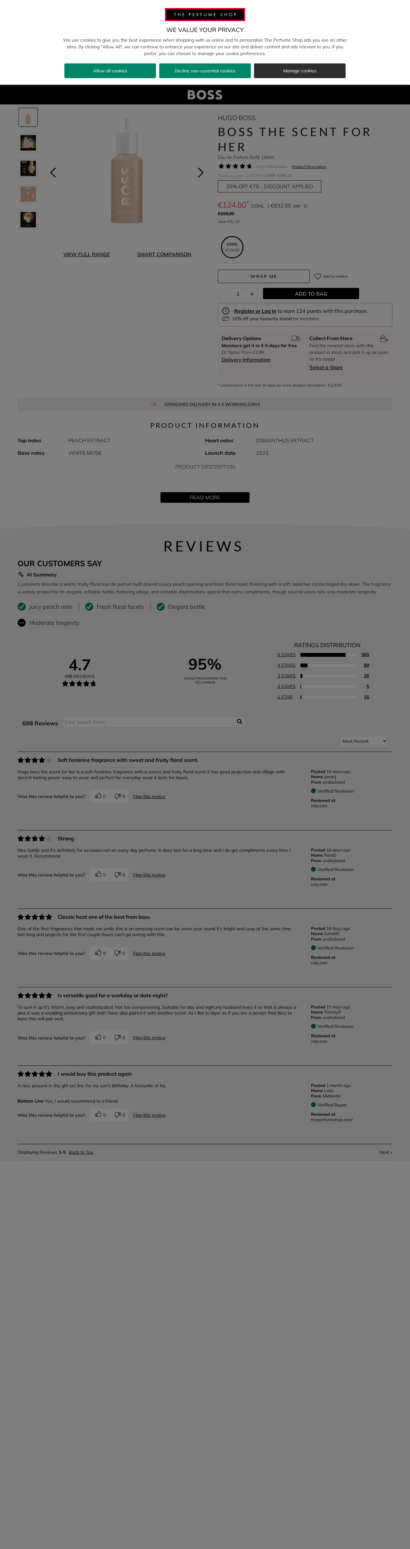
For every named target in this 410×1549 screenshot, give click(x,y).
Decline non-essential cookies (205, 71)
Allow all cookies (110, 71)
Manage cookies (299, 71)
